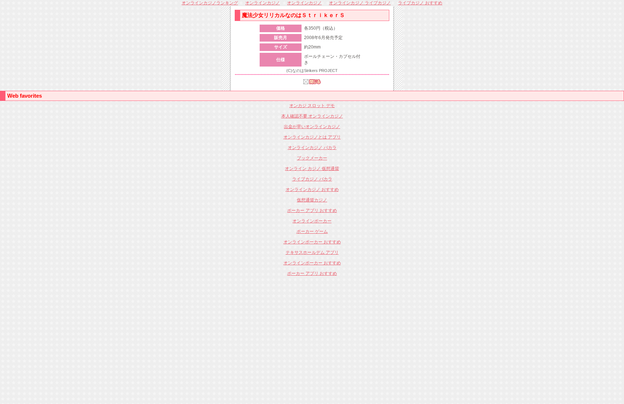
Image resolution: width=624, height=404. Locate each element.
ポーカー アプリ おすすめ (312, 210)
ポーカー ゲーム (312, 231)
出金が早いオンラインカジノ (312, 126)
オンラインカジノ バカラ (312, 147)
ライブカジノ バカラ (312, 179)
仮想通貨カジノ (312, 200)
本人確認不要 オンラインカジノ (312, 116)
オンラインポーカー (312, 221)
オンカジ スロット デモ (312, 105)
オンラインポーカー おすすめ (312, 241)
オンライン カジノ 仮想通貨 (312, 168)
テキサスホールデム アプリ (312, 252)
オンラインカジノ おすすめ (312, 189)
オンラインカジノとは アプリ (312, 137)
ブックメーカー (312, 158)
